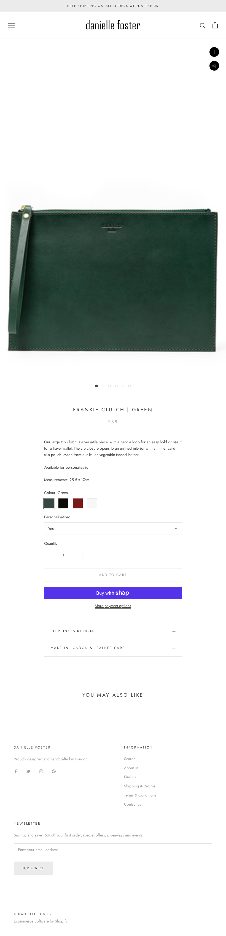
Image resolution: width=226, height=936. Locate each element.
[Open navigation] (11, 25)
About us (131, 768)
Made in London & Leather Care (88, 647)
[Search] (203, 25)
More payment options (113, 605)
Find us (130, 777)
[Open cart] (215, 25)
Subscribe (33, 868)
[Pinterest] (54, 771)
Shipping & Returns (73, 631)
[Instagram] (41, 771)
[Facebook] (16, 771)
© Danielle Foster (33, 914)
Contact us (132, 804)
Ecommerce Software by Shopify (40, 921)
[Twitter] (28, 771)
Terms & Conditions (140, 795)
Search (129, 758)
